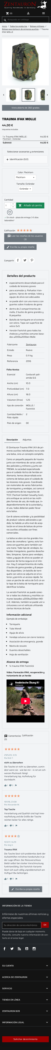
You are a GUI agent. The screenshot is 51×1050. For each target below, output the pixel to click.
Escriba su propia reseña (22, 247)
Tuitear (25, 260)
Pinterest (32, 260)
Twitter (12, 949)
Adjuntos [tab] (27, 439)
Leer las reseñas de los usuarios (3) (27, 237)
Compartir (18, 260)
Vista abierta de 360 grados (25, 107)
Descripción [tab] (12, 439)
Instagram (34, 949)
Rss (19, 949)
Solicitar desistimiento (25, 1039)
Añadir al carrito (30, 205)
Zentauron (31, 344)
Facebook (4, 949)
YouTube (27, 949)
